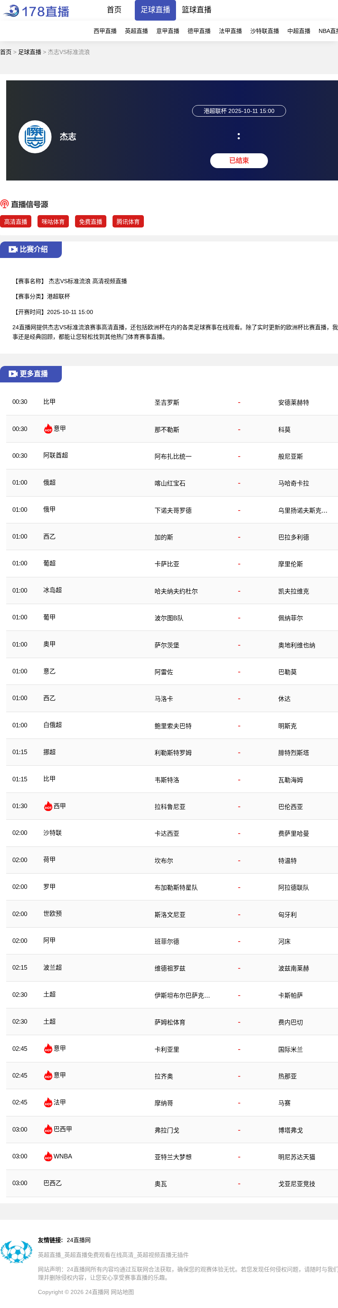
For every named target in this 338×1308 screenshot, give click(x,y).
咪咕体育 (53, 221)
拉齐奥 (164, 1076)
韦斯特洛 (167, 779)
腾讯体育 (128, 221)
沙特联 (52, 832)
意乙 (49, 671)
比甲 (49, 401)
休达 (284, 698)
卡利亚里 (167, 1049)
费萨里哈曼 (293, 833)
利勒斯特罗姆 (173, 752)
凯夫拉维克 (293, 591)
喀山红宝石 (170, 483)
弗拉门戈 (167, 1130)
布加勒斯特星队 (176, 887)
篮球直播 (196, 10)
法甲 (60, 1102)
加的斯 (164, 537)
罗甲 (49, 886)
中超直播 (298, 31)
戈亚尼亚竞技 (296, 1183)
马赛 (284, 1102)
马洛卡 (164, 698)
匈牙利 (287, 914)
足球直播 (155, 10)
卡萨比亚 (167, 563)
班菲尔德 (167, 941)
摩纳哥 (164, 1102)
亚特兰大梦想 (173, 1156)
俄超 (49, 482)
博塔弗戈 (290, 1130)
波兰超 (52, 967)
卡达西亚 (167, 833)
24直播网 (79, 1240)
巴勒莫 (287, 671)
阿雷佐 (164, 671)
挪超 (49, 751)
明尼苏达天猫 (296, 1156)
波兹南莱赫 (293, 968)
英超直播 (136, 31)
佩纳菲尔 (290, 617)
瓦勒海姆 (290, 779)
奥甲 (49, 643)
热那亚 (287, 1076)
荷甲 (49, 859)
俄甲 (49, 509)
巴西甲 (63, 1128)
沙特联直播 (264, 31)
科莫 (284, 429)
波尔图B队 (169, 617)
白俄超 (52, 724)
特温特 (287, 860)
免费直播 (90, 221)
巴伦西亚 (290, 806)
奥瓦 (161, 1183)
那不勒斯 (167, 429)
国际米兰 (290, 1049)
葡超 (49, 563)
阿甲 (49, 940)
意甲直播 (167, 31)
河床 (284, 941)
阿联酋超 (55, 455)
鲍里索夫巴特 (173, 725)
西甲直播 (105, 31)
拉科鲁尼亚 (170, 806)
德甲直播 (199, 31)
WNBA (63, 1156)
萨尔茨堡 (167, 645)
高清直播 (15, 221)
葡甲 (49, 617)
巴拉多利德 (293, 537)
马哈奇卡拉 (293, 483)
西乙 (49, 536)
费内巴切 (290, 1022)
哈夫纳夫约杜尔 (176, 591)
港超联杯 (58, 296)
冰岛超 (52, 589)
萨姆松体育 (170, 1022)
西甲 (60, 805)
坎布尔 (164, 860)
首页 (114, 10)
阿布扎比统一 (173, 456)
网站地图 (122, 1292)
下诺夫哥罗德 (173, 510)
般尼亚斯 (290, 456)
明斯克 (287, 725)
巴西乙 (52, 1182)
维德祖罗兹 (170, 968)
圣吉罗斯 (167, 402)
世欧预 (52, 913)
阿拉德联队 (293, 887)
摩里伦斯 (290, 563)
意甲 (60, 428)
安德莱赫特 (293, 402)
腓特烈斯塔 (293, 752)
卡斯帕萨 (290, 995)
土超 (49, 994)
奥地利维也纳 (296, 645)
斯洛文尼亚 (170, 914)
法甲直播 (230, 31)
